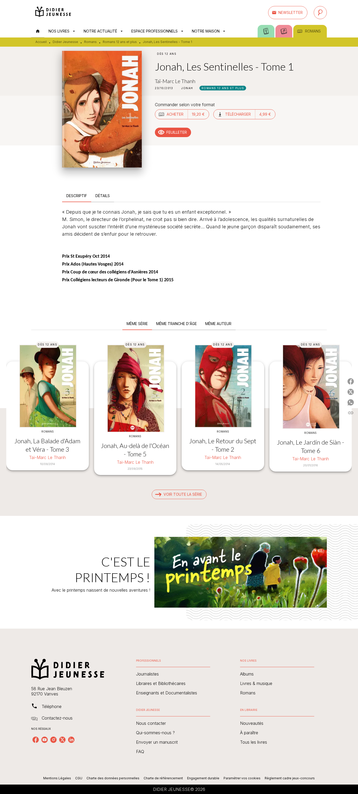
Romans (90, 42)
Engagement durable (203, 778)
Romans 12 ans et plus (120, 42)
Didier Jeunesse (65, 42)
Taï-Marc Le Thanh (175, 81)
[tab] (37, 31)
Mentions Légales (57, 778)
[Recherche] (320, 12)
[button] (287, 12)
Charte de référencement (163, 778)
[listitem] (35, 739)
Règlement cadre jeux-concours (290, 778)
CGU (78, 778)
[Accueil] (53, 12)
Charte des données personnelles (112, 778)
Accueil (41, 42)
